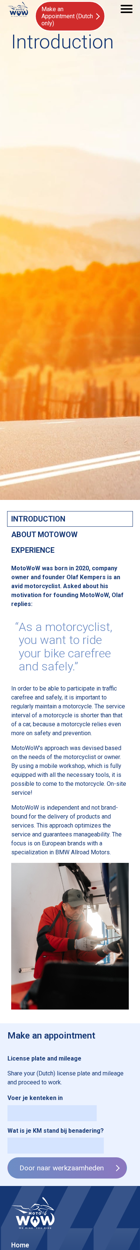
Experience (33, 550)
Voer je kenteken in (35, 1097)
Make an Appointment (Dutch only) (67, 16)
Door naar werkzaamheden (61, 1168)
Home (20, 1245)
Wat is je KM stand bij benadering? (55, 1130)
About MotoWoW (44, 534)
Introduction (38, 518)
